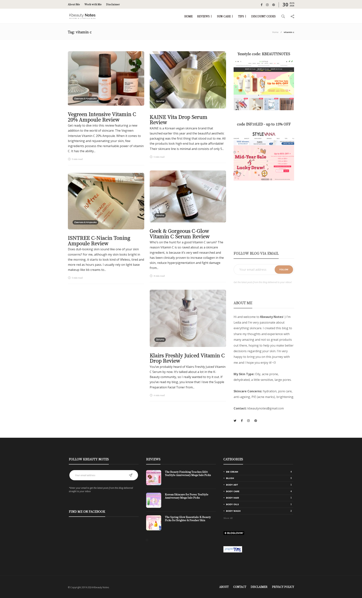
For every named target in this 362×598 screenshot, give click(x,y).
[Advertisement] (264, 215)
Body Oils (259, 504)
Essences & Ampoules (85, 98)
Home (275, 32)
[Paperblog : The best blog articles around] (232, 549)
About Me (74, 4)
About (224, 587)
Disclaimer (113, 4)
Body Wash (259, 510)
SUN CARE (224, 16)
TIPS (241, 16)
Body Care (259, 491)
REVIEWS (203, 16)
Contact (239, 587)
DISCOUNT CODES (263, 16)
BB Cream (259, 471)
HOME (188, 16)
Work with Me (93, 4)
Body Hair (259, 497)
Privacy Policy (283, 587)
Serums (160, 101)
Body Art (259, 484)
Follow (283, 269)
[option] (181, 502)
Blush (259, 478)
